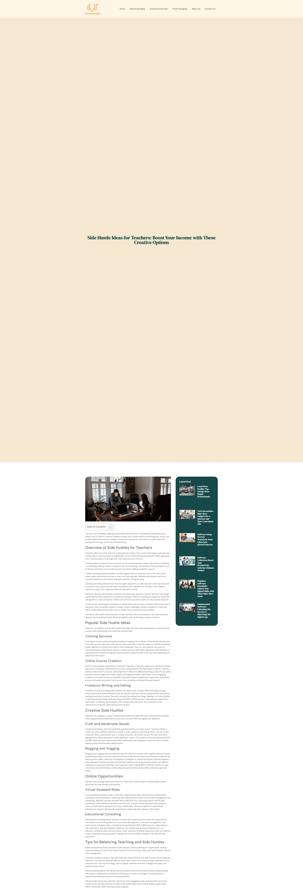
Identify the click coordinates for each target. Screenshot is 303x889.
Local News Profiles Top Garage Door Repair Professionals (203, 491)
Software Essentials (159, 9)
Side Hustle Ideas (137, 9)
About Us (196, 9)
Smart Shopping (179, 9)
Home (122, 9)
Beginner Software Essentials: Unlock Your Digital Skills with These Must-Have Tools (205, 588)
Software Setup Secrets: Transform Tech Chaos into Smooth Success (205, 539)
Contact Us (210, 9)
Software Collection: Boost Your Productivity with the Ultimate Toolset (205, 564)
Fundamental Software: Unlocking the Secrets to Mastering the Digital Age (203, 610)
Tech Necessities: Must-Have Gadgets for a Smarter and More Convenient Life (205, 517)
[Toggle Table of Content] (109, 527)
